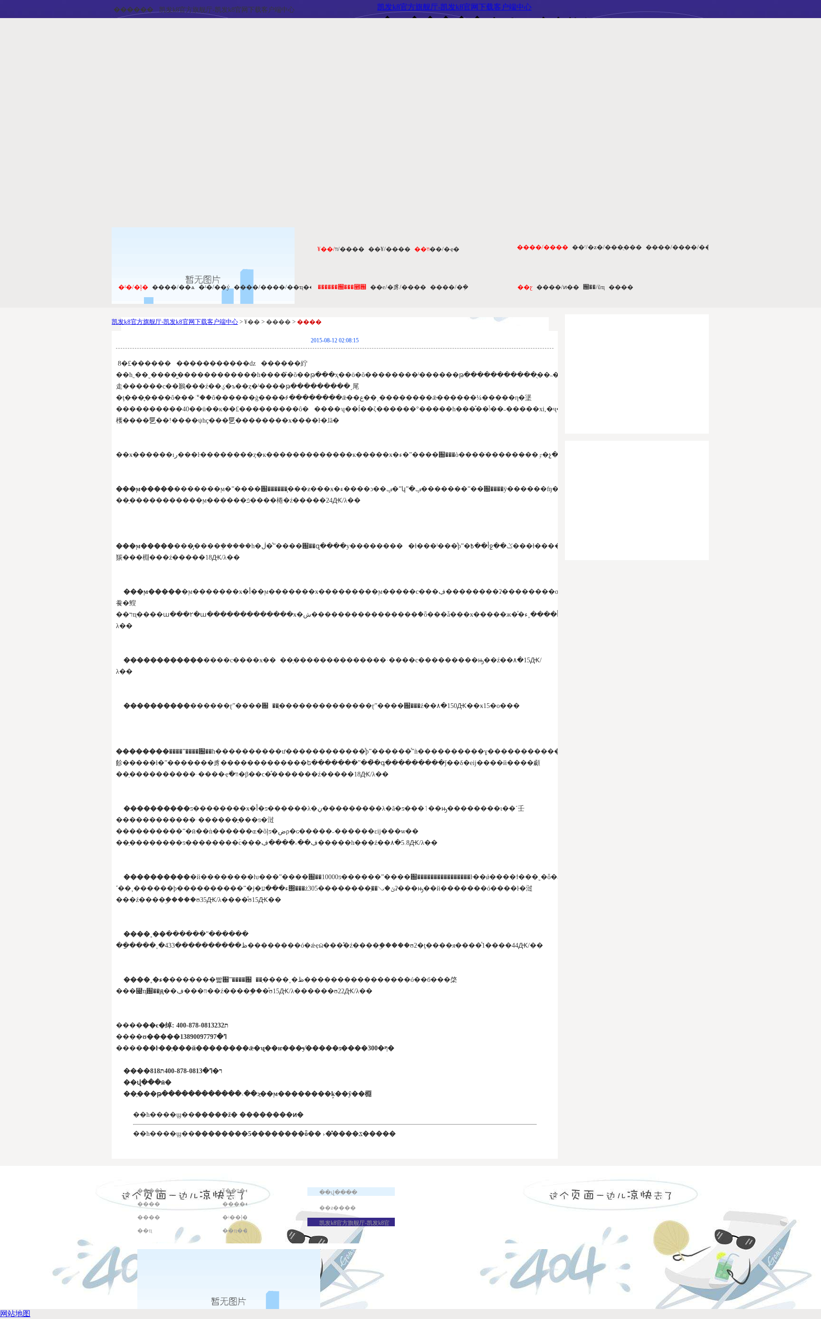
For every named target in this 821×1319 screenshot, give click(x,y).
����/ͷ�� (557, 287)
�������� (245, 1204)
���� (621, 287)
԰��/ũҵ (594, 287)
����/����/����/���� (698, 247)
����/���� (542, 247)
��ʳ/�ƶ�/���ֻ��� (607, 247)
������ (133, 9)
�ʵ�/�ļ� (133, 287)
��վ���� (338, 1192)
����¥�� (155, 1190)
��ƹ (525, 287)
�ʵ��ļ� (235, 1217)
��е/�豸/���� (398, 287)
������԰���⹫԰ (342, 287)
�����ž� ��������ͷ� (249, 1114)
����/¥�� (389, 248)
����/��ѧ (173, 287)
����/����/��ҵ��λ (276, 287)
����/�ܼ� (449, 287)
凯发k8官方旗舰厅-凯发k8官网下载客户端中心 (227, 9)
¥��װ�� (236, 1190)
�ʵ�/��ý (214, 287)
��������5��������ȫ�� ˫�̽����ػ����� (295, 1133)
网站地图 (15, 1313)
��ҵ (144, 1230)
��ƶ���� (337, 1207)
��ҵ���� (241, 1230)
